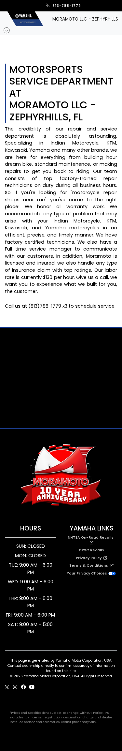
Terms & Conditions (89, 565)
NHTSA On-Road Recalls (91, 537)
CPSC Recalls (91, 550)
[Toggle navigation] (7, 30)
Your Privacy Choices (87, 573)
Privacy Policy (89, 558)
